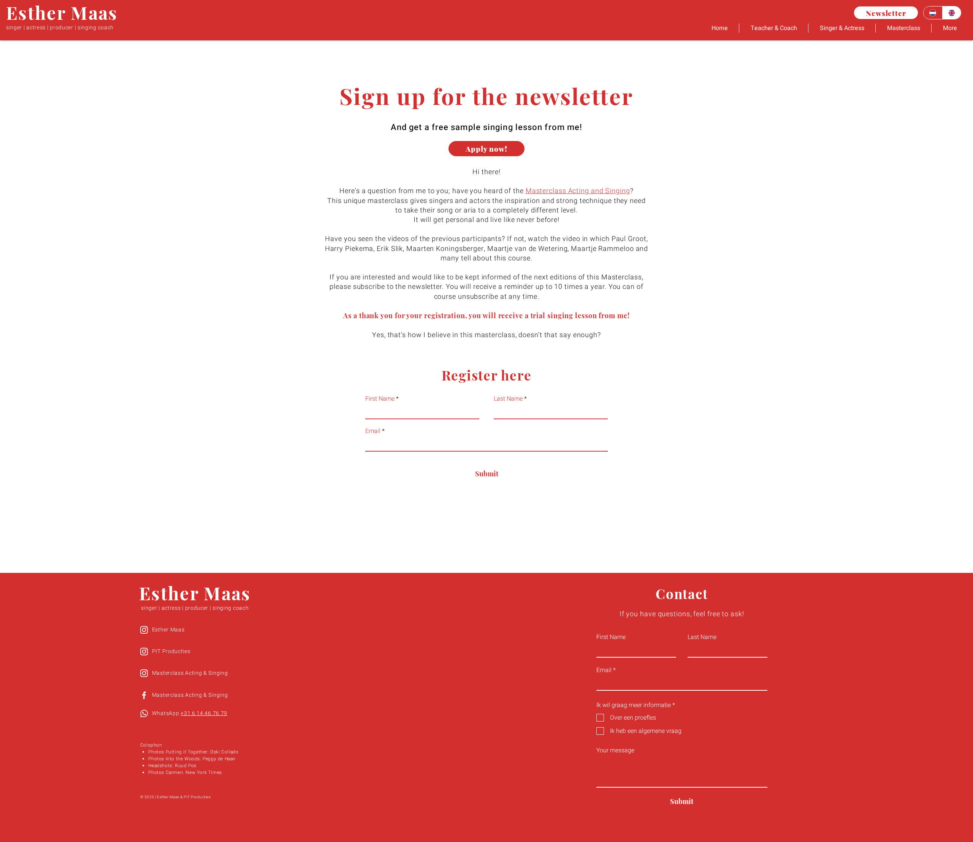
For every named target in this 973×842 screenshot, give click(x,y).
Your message (615, 750)
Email (372, 431)
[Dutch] (933, 12)
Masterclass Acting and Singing (578, 191)
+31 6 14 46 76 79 (204, 713)
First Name (380, 399)
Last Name (508, 399)
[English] (951, 12)
